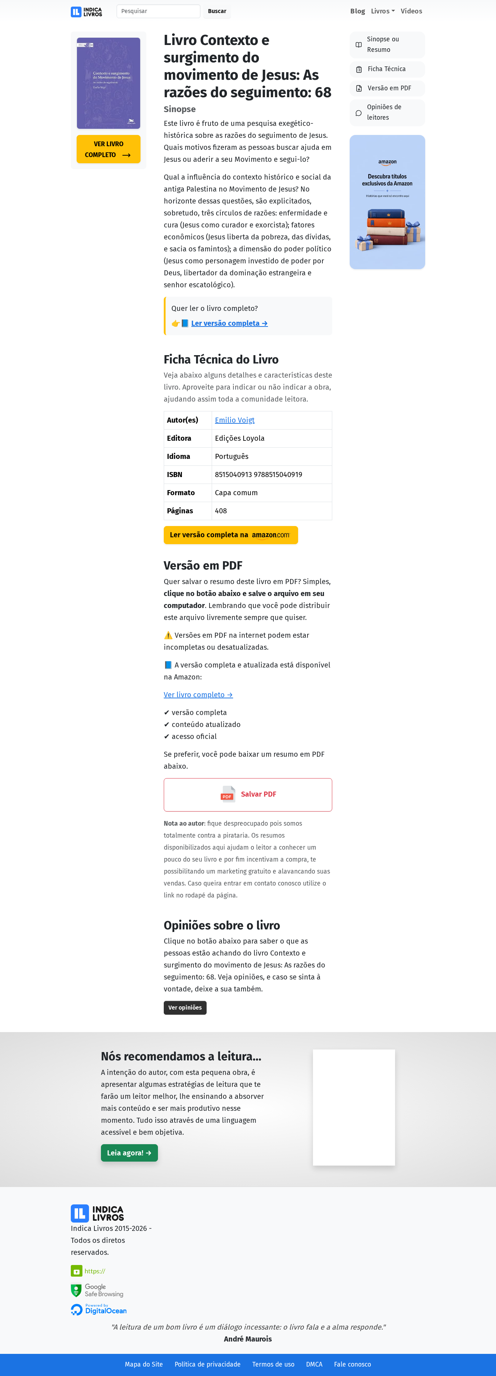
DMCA (314, 1364)
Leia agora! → (129, 1153)
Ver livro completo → (198, 694)
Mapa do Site (144, 1364)
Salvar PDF (257, 794)
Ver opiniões (185, 1007)
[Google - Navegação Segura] (97, 1289)
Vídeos (411, 11)
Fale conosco (352, 1364)
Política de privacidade (208, 1364)
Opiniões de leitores (384, 112)
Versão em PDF (389, 88)
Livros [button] (380, 11)
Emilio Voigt (235, 420)
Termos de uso (273, 1364)
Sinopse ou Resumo (383, 45)
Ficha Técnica (387, 69)
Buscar (217, 11)
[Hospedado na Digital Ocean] (98, 1309)
